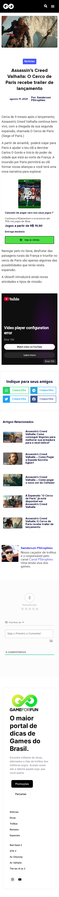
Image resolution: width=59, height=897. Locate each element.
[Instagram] (12, 879)
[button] (53, 6)
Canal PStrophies (41, 559)
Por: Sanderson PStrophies (41, 99)
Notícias (29, 61)
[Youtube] (20, 879)
